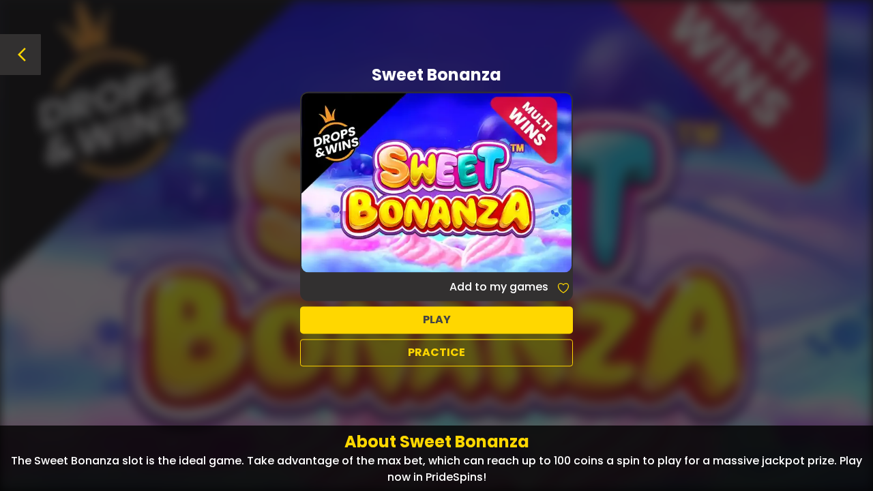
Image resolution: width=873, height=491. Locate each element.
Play (437, 319)
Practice (436, 352)
